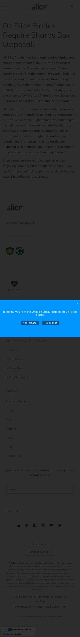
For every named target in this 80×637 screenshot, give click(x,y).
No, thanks (50, 322)
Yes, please (30, 322)
